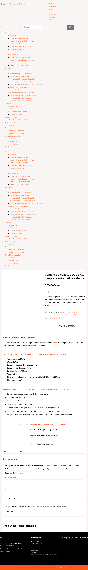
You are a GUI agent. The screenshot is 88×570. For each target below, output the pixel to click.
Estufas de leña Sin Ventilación (19, 44)
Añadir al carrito (67, 326)
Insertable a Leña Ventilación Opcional (22, 79)
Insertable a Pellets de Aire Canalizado (22, 93)
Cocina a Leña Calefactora (15, 131)
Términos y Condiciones (37, 545)
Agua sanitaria (12, 125)
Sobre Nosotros (35, 541)
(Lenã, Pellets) (54, 430)
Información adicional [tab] (18, 338)
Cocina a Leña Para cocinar (15, 133)
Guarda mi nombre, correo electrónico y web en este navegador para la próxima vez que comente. (37, 506)
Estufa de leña (55, 315)
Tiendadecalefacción (60, 424)
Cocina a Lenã (53, 435)
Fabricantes (9, 147)
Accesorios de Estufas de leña (19, 52)
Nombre (8, 490)
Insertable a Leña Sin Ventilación (20, 76)
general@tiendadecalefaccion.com (16, 4)
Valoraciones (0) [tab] (32, 338)
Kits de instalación (13, 144)
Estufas (7, 33)
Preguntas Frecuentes (36, 552)
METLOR (73, 315)
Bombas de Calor (10, 122)
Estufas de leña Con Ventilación (19, 38)
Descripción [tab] (6, 338)
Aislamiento (11, 139)
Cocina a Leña (9, 128)
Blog (50, 9)
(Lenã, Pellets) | (43, 435)
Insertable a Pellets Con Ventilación (21, 98)
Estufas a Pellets (12, 54)
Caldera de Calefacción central (19, 109)
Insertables (8, 68)
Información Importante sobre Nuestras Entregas (44, 554)
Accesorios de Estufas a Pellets (19, 65)
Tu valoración (10, 478)
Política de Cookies (36, 548)
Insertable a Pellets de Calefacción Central (23, 95)
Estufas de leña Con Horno (18, 49)
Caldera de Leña (12, 106)
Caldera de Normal (16, 114)
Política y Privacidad (36, 543)
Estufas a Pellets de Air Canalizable (21, 57)
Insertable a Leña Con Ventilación (20, 74)
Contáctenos (53, 7)
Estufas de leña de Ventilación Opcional (22, 41)
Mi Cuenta (52, 4)
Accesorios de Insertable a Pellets (20, 101)
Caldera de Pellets (11, 117)
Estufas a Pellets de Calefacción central (22, 60)
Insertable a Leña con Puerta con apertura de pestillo (26, 84)
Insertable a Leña (12, 71)
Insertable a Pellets (13, 90)
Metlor (61, 315)
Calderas (8, 103)
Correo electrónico (11, 498)
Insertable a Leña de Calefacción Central (22, 82)
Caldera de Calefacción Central (17, 120)
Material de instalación (12, 136)
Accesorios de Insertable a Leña (19, 87)
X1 (64, 315)
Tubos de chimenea (13, 141)
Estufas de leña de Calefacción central (21, 46)
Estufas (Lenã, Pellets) (36, 430)
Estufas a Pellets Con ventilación (20, 63)
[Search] (44, 27)
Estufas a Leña (11, 35)
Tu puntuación (11, 473)
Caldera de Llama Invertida (18, 112)
